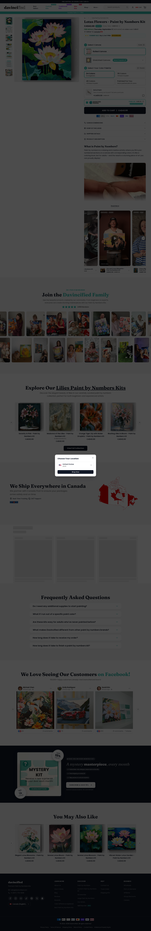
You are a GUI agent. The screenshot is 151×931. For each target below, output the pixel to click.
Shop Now (75, 472)
